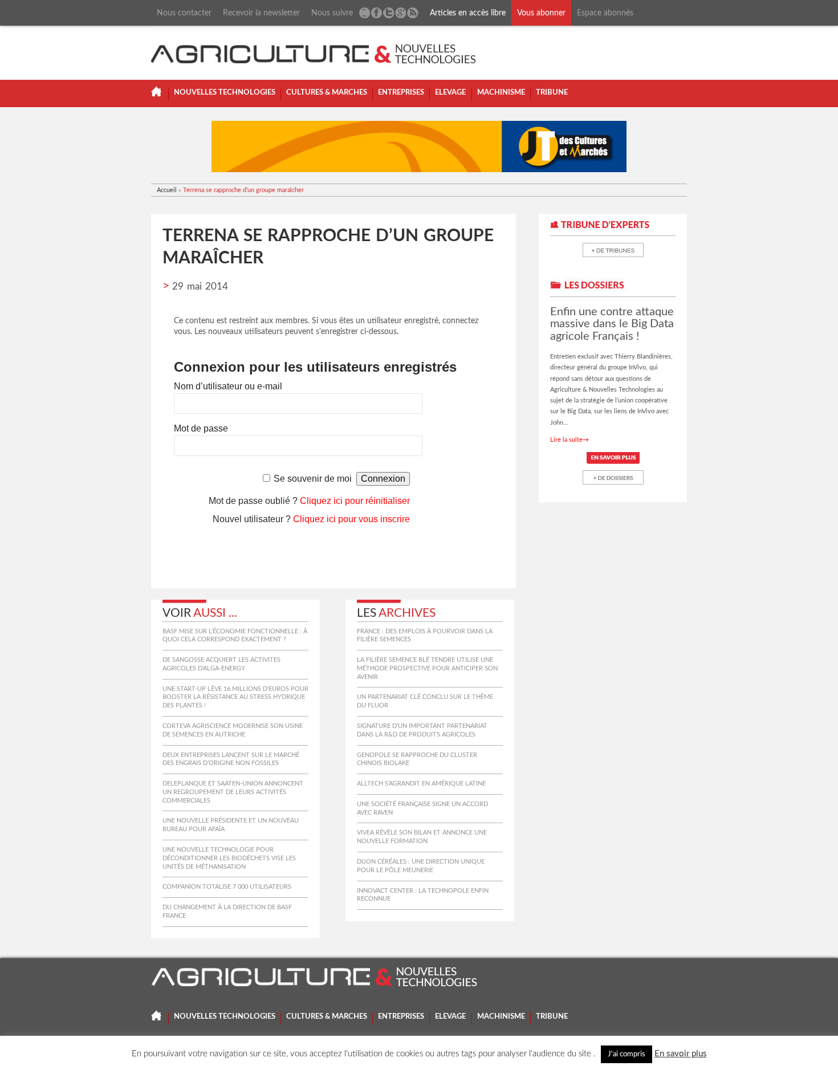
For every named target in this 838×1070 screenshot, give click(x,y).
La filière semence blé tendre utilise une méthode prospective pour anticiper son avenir (427, 668)
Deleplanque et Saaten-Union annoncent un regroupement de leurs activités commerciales (232, 792)
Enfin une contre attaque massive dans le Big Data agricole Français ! (612, 324)
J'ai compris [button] (626, 1054)
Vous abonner (541, 13)
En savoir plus (680, 1053)
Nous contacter (184, 13)
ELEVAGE (450, 92)
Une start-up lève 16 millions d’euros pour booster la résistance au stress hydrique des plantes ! (235, 697)
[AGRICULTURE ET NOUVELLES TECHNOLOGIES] (315, 51)
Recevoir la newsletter (261, 13)
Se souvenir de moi (313, 478)
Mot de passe (201, 428)
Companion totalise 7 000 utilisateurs (226, 887)
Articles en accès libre (468, 13)
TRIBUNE (552, 92)
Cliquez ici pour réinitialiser (355, 501)
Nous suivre (332, 13)
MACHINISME (501, 92)
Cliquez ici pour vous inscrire (351, 519)
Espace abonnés (605, 13)
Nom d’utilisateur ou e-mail (228, 386)
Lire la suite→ (569, 440)
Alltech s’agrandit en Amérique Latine (421, 783)
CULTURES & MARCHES (326, 92)
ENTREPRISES (401, 92)
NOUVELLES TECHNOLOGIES (224, 92)
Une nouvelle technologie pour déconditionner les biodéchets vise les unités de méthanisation (229, 858)
